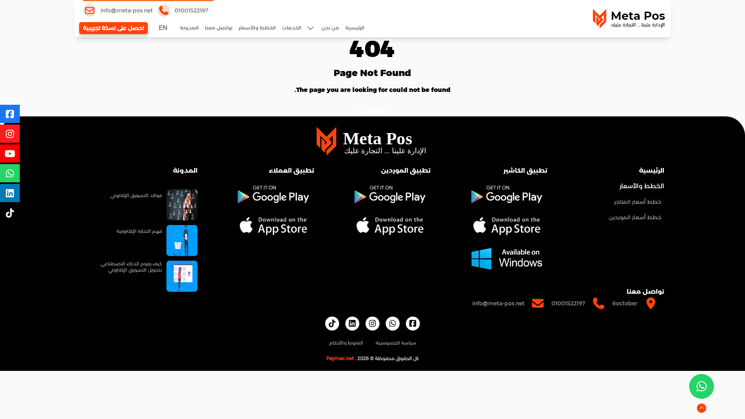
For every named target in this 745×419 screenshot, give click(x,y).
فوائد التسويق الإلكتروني (136, 195)
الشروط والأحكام (346, 343)
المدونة (189, 28)
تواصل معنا (218, 28)
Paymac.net (340, 358)
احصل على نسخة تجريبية (113, 27)
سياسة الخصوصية (396, 343)
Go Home (372, 111)
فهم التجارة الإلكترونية (139, 231)
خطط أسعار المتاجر (637, 201)
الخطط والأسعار (257, 28)
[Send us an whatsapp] (701, 386)
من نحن (330, 28)
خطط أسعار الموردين (635, 217)
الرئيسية (354, 28)
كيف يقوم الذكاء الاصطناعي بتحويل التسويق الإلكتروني (131, 267)
